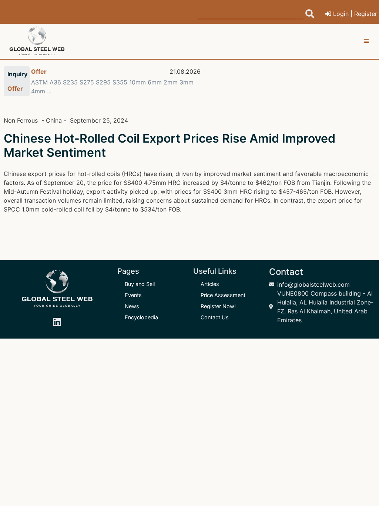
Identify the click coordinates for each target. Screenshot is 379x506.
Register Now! (218, 306)
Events (133, 295)
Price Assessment (223, 295)
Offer (39, 71)
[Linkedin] (57, 322)
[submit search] (310, 14)
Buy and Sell (140, 284)
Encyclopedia (141, 317)
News (132, 306)
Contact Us (215, 317)
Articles (210, 284)
